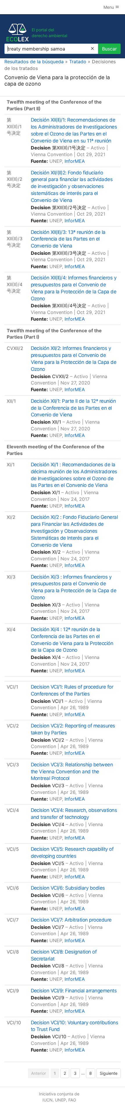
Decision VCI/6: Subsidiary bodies (68, 888)
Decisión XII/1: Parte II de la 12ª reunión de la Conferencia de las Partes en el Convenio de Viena (73, 408)
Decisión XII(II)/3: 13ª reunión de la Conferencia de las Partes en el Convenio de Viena (68, 239)
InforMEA (75, 161)
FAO (72, 1099)
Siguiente (108, 1073)
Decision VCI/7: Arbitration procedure (71, 920)
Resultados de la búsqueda (34, 61)
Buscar (109, 49)
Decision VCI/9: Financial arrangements (74, 991)
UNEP (60, 1099)
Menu (109, 7)
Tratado (77, 61)
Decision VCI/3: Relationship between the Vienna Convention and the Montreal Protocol (72, 771)
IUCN (47, 1099)
